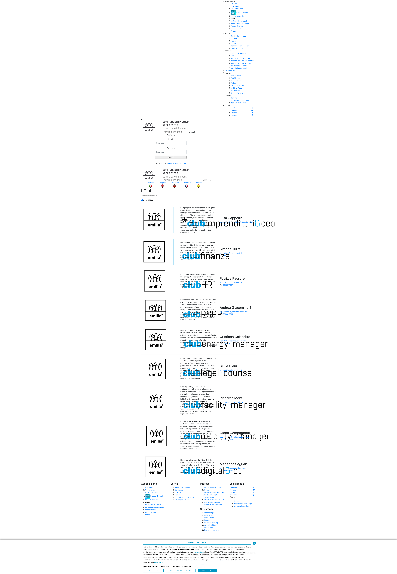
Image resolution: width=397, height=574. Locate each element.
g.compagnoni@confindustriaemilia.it (234, 437)
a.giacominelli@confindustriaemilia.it (234, 312)
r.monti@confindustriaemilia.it (231, 402)
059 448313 (227, 224)
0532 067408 (228, 256)
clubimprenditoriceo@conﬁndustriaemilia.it (236, 222)
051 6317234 (228, 471)
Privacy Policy (159, 562)
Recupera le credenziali (177, 163)
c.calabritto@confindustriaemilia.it (233, 341)
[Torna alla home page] (142, 200)
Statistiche (176, 566)
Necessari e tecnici (151, 566)
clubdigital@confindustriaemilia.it (233, 468)
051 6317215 (228, 314)
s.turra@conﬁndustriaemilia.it (231, 253)
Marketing (187, 566)
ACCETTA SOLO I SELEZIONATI (180, 571)
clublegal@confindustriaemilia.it (232, 370)
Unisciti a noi (230, 71)
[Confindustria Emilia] (143, 59)
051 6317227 (228, 285)
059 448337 (228, 405)
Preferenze (165, 566)
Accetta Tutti (207, 571)
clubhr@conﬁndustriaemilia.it (231, 282)
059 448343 (228, 439)
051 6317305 (228, 343)
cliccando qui (199, 552)
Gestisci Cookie (153, 571)
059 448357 (228, 373)
